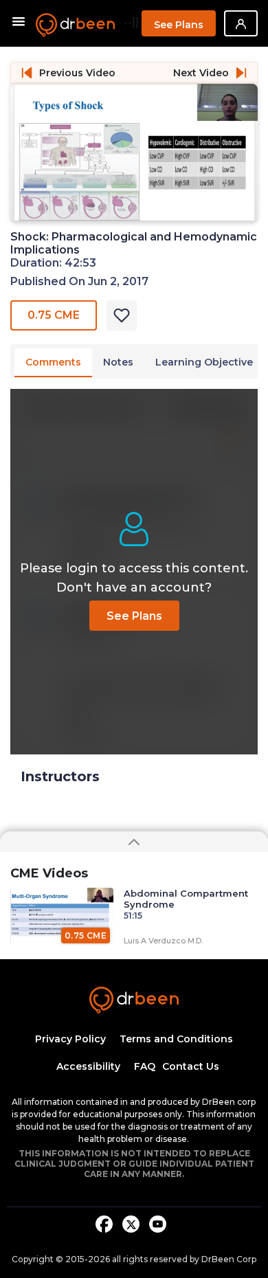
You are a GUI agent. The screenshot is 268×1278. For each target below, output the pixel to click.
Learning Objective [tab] (204, 362)
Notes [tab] (118, 362)
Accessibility (88, 1066)
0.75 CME (53, 315)
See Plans (178, 25)
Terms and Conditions (176, 1039)
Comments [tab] (53, 362)
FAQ (144, 1066)
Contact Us (190, 1066)
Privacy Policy (70, 1039)
